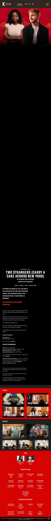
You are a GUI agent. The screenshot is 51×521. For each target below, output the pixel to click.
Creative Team (32, 285)
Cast (26, 285)
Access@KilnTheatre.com (10, 363)
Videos (16, 285)
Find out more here (30, 518)
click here (13, 341)
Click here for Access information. (10, 358)
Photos (21, 285)
